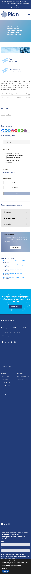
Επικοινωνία (15, 247)
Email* (3, 541)
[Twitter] (9, 130)
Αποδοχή (5, 571)
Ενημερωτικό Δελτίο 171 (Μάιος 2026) (12, 273)
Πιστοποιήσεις (5, 376)
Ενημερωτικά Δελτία (13, 160)
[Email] (22, 130)
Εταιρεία (3, 373)
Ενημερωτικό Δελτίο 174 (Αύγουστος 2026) (14, 261)
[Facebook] (12, 7)
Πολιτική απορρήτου (6, 385)
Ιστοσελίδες (20, 379)
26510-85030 (7, 1)
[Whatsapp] (19, 130)
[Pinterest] (15, 130)
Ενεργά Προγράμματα (13, 153)
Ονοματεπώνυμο (6, 548)
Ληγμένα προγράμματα (13, 157)
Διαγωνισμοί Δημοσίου (23, 376)
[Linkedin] (6, 130)
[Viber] (25, 130)
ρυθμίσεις (4, 568)
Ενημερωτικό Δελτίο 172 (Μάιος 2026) (12, 269)
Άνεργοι (9, 114)
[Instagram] (14, 7)
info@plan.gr (25, 1)
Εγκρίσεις (9, 162)
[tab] (15, 212)
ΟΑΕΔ (3, 114)
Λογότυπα (19, 382)
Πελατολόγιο (4, 379)
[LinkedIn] (16, 7)
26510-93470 (15, 1)
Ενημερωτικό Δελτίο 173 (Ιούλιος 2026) (13, 265)
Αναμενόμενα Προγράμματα (15, 155)
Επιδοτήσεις (20, 373)
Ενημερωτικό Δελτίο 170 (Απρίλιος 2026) (13, 277)
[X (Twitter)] (19, 7)
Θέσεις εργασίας (5, 382)
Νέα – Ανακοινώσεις (12, 159)
